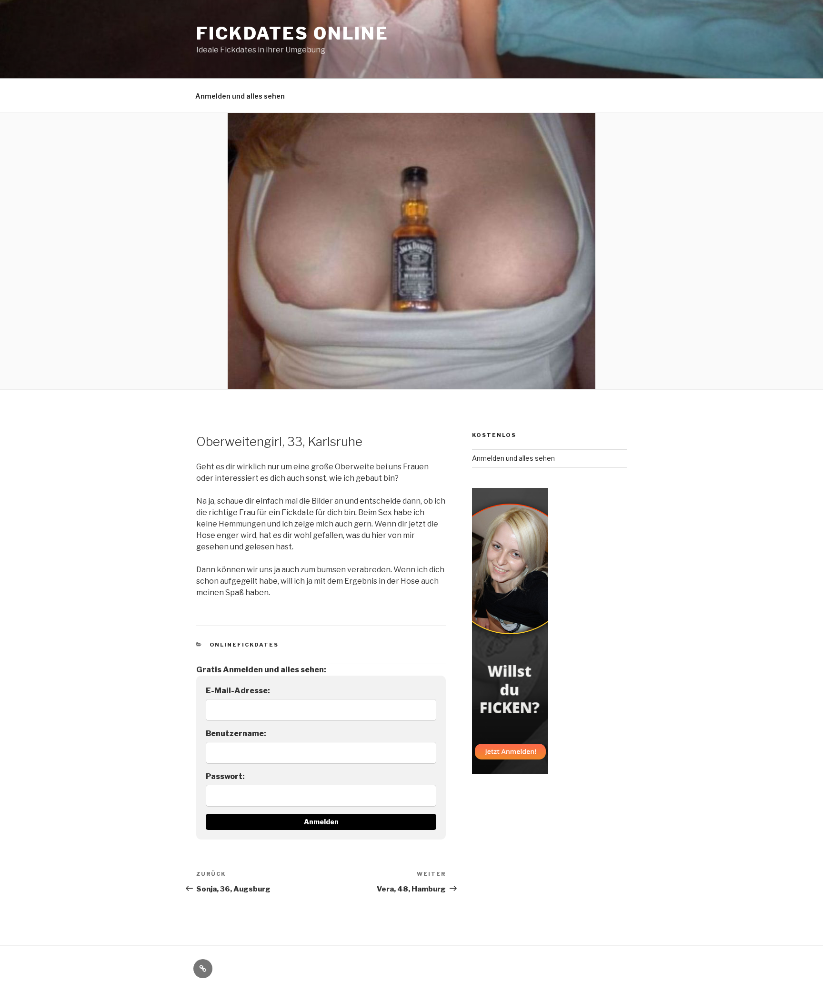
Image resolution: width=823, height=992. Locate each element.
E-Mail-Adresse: (238, 690)
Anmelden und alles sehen (240, 96)
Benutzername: (236, 733)
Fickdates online (292, 33)
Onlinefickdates (244, 644)
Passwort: (225, 776)
